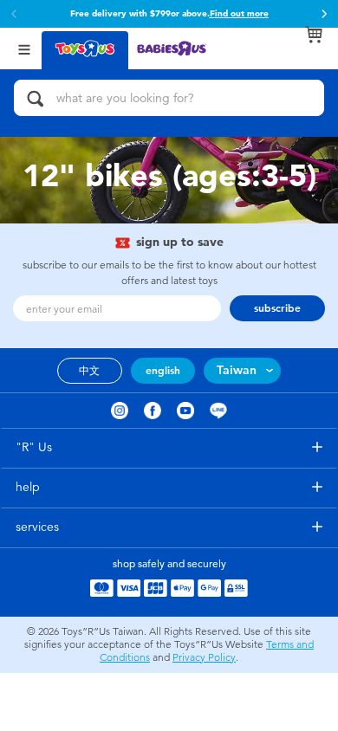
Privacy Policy (204, 657)
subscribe (277, 308)
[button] (324, 14)
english (163, 371)
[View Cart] (313, 34)
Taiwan (237, 370)
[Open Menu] (24, 48)
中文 (89, 371)
